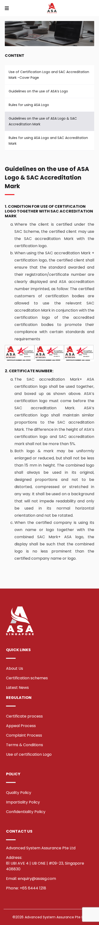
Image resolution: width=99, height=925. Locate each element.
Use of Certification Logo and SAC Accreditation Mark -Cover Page (49, 74)
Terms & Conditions (24, 745)
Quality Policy (18, 792)
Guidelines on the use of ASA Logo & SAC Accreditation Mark (43, 121)
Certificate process (24, 716)
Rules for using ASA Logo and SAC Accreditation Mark (48, 140)
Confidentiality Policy (25, 811)
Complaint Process (24, 735)
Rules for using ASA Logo (29, 104)
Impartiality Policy (23, 802)
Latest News (17, 687)
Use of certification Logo (29, 754)
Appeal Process (21, 725)
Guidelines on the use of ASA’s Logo (38, 91)
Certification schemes (27, 678)
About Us (14, 668)
